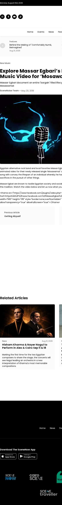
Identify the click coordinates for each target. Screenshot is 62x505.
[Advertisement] (31, 260)
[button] (2, 45)
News (51, 32)
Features (7, 41)
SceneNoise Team (9, 90)
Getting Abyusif (12, 216)
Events (41, 32)
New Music (5, 63)
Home (30, 32)
